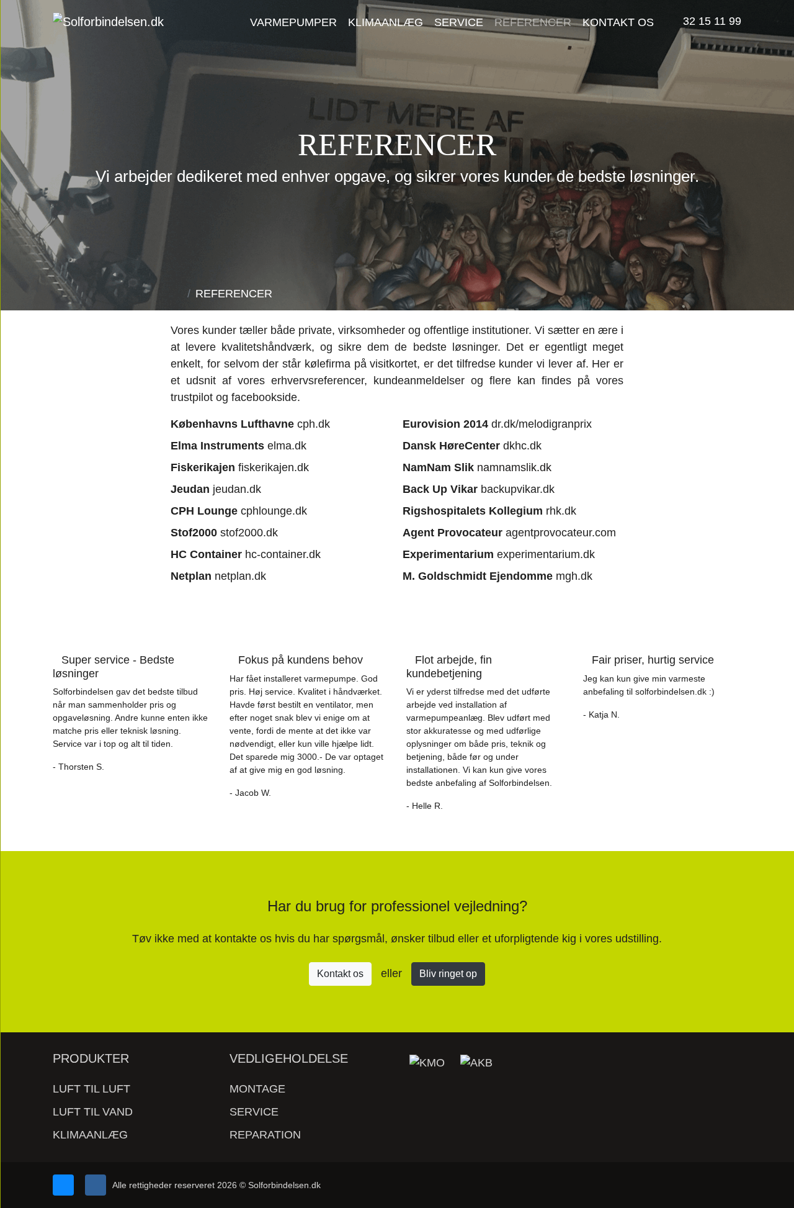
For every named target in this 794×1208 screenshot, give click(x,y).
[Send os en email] (63, 1185)
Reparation (265, 1135)
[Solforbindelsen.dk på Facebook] (95, 1185)
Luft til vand (93, 1112)
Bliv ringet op (448, 973)
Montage (257, 1089)
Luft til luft (91, 1089)
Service (254, 1112)
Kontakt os (340, 973)
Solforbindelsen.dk (284, 1185)
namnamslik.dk (514, 467)
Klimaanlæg (90, 1135)
